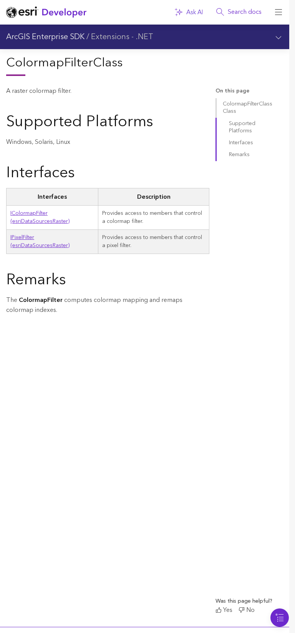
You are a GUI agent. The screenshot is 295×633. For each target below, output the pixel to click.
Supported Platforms (242, 127)
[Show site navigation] (278, 12)
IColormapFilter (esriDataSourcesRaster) (40, 217)
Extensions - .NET (122, 36)
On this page (232, 91)
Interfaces (241, 142)
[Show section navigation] (278, 37)
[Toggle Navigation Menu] (279, 617)
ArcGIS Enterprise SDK (45, 37)
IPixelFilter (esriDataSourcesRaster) (40, 241)
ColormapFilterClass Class (247, 107)
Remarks (239, 154)
